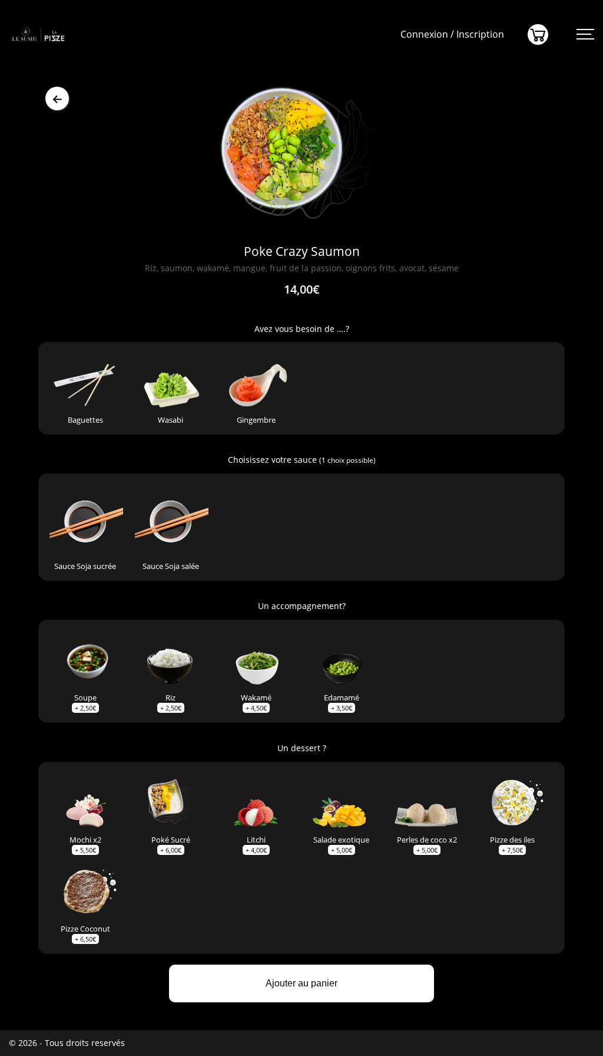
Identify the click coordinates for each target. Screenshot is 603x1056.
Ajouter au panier (301, 983)
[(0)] (538, 34)
